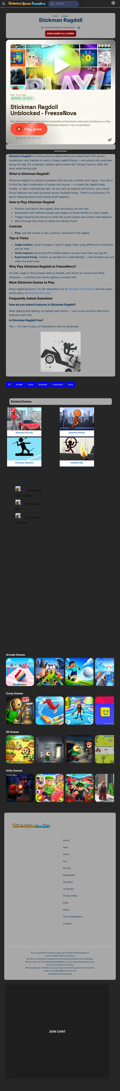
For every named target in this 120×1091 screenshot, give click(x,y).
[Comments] (79, 27)
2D (9, 384)
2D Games (12, 731)
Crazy (30, 384)
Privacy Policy (70, 895)
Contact (67, 923)
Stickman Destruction (81, 289)
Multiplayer (69, 875)
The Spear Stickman (24, 463)
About (66, 909)
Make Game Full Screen (60, 33)
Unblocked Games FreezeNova (59, 27)
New (65, 847)
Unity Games (14, 770)
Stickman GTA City (39, 293)
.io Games (68, 888)
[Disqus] (58, 522)
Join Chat (57, 1031)
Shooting (68, 882)
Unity (70, 384)
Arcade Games (15, 654)
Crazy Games (14, 693)
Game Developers (72, 916)
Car (65, 861)
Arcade (19, 384)
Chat (65, 902)
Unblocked (57, 384)
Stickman (42, 384)
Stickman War (77, 463)
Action (66, 854)
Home (66, 840)
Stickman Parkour (77, 432)
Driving (66, 868)
